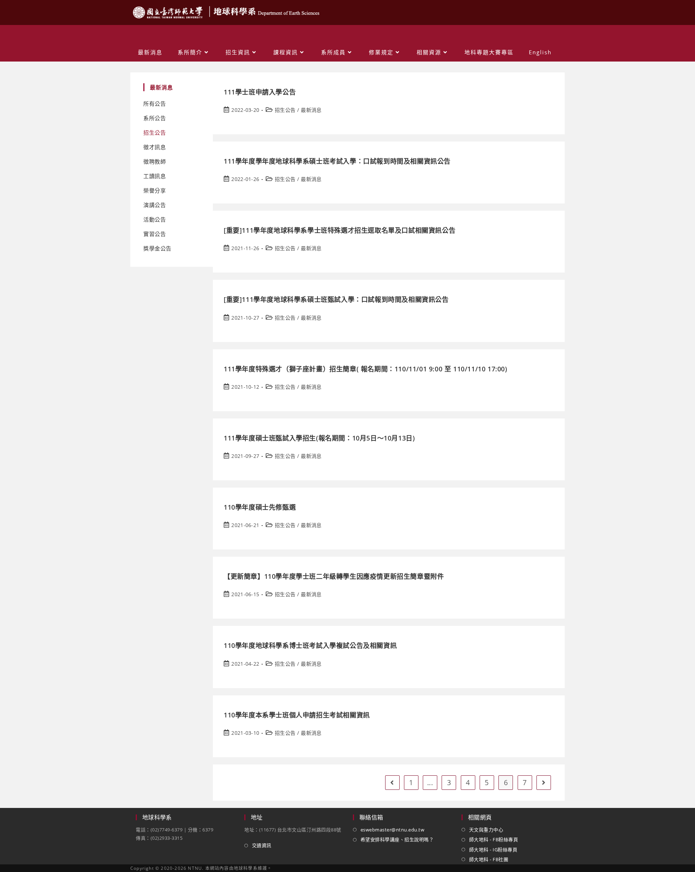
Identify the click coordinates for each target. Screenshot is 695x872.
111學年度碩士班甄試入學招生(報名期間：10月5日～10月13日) (319, 438)
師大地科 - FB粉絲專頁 (493, 839)
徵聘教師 (154, 162)
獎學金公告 (157, 248)
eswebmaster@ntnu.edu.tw (392, 829)
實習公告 (154, 234)
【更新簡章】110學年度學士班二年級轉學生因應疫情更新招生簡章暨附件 (334, 576)
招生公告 (154, 133)
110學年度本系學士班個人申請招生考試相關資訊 (297, 715)
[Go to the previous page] (392, 782)
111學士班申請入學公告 (260, 92)
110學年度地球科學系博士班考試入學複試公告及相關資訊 (310, 645)
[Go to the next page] (543, 782)
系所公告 (154, 118)
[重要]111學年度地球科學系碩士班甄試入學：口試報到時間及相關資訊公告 (336, 299)
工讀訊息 (154, 176)
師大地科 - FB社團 (488, 859)
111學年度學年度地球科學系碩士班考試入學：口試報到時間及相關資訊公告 (337, 161)
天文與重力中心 (486, 829)
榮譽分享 (154, 191)
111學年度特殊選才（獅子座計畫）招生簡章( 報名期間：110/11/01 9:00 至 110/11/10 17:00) (365, 369)
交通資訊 (261, 845)
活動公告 (154, 219)
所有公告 (154, 104)
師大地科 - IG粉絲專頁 (493, 849)
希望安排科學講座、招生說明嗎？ (397, 839)
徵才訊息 (154, 147)
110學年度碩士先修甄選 (260, 507)
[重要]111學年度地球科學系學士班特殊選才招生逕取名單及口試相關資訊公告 (339, 230)
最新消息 (311, 109)
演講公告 (154, 205)
